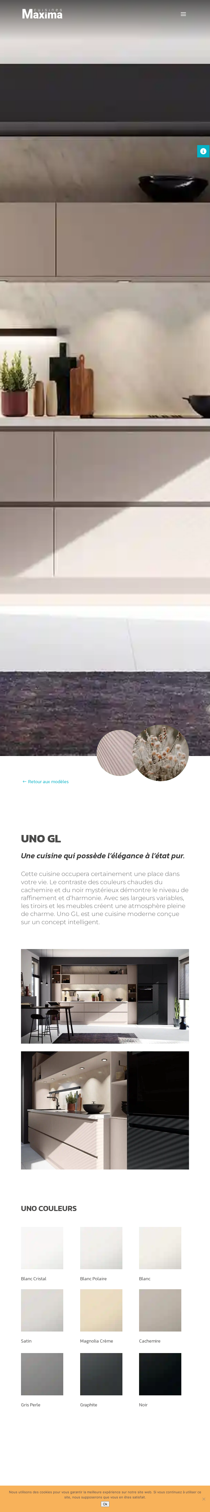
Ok (105, 1504)
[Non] (203, 1498)
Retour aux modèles (48, 781)
